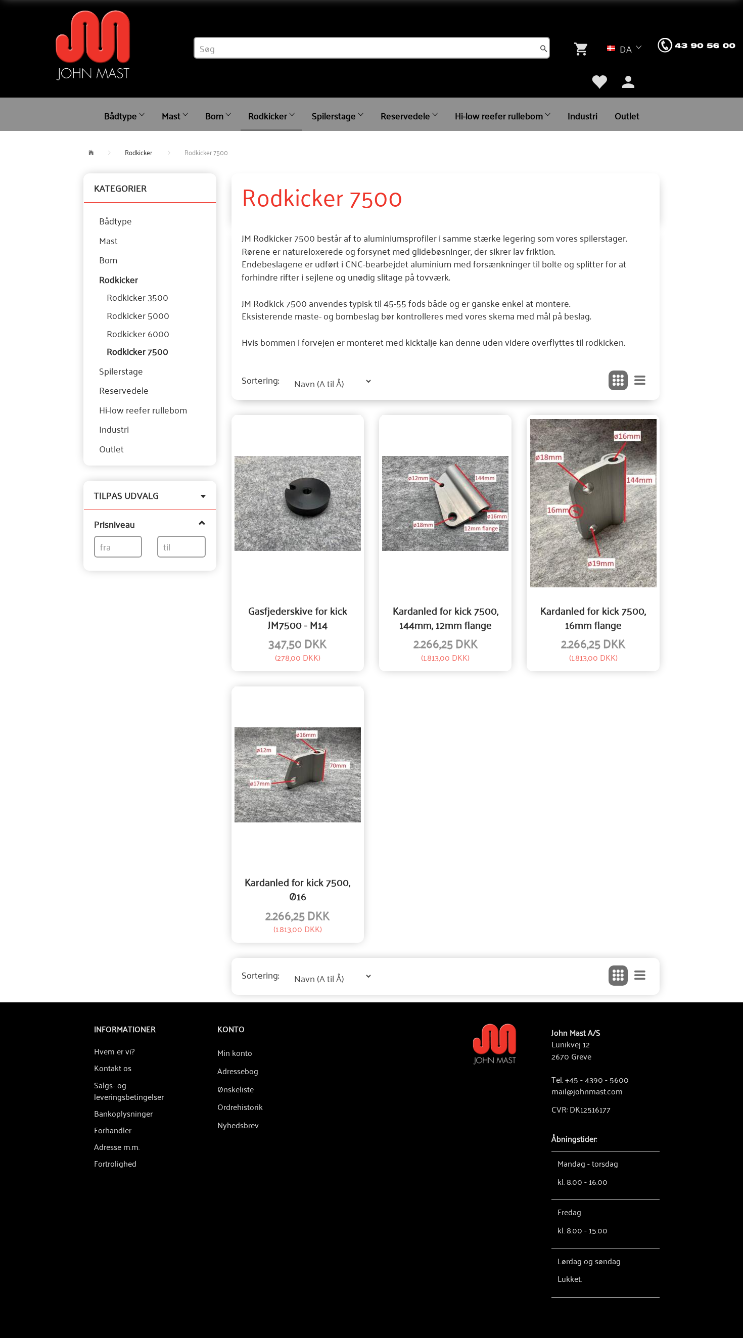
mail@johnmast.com (587, 1091)
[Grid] (618, 381)
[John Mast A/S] (494, 1043)
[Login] (628, 81)
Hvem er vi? (114, 1051)
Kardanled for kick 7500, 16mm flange (593, 617)
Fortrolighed (115, 1163)
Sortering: (260, 380)
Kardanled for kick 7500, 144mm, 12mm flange (445, 617)
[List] (639, 381)
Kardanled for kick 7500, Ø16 (297, 888)
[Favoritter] (599, 81)
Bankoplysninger (123, 1113)
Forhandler (112, 1130)
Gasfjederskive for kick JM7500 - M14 (297, 617)
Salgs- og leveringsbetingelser (129, 1090)
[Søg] (543, 48)
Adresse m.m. (117, 1146)
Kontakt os (112, 1067)
